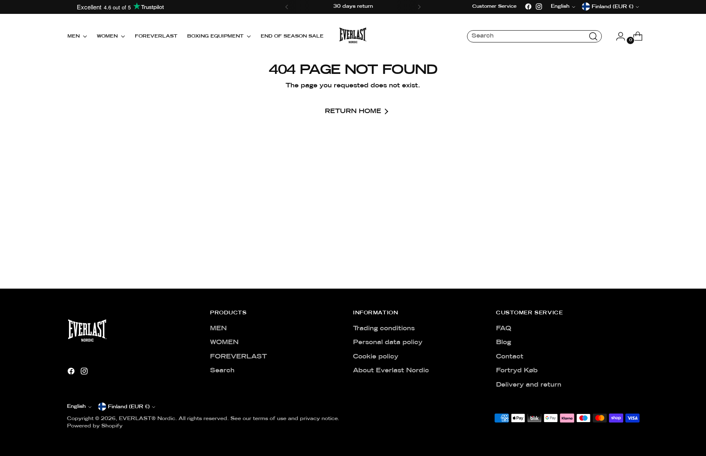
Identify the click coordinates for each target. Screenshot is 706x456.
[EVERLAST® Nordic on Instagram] (539, 6)
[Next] (419, 7)
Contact (509, 357)
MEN (218, 328)
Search (222, 371)
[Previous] (287, 7)
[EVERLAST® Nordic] (353, 36)
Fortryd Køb (517, 371)
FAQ (503, 328)
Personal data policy (387, 342)
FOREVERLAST (238, 357)
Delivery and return (528, 385)
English (76, 407)
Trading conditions (384, 328)
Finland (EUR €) (129, 407)
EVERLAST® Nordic (147, 419)
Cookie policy (375, 357)
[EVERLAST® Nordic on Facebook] (528, 6)
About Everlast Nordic (391, 371)
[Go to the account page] (617, 36)
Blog (503, 342)
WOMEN (224, 342)
